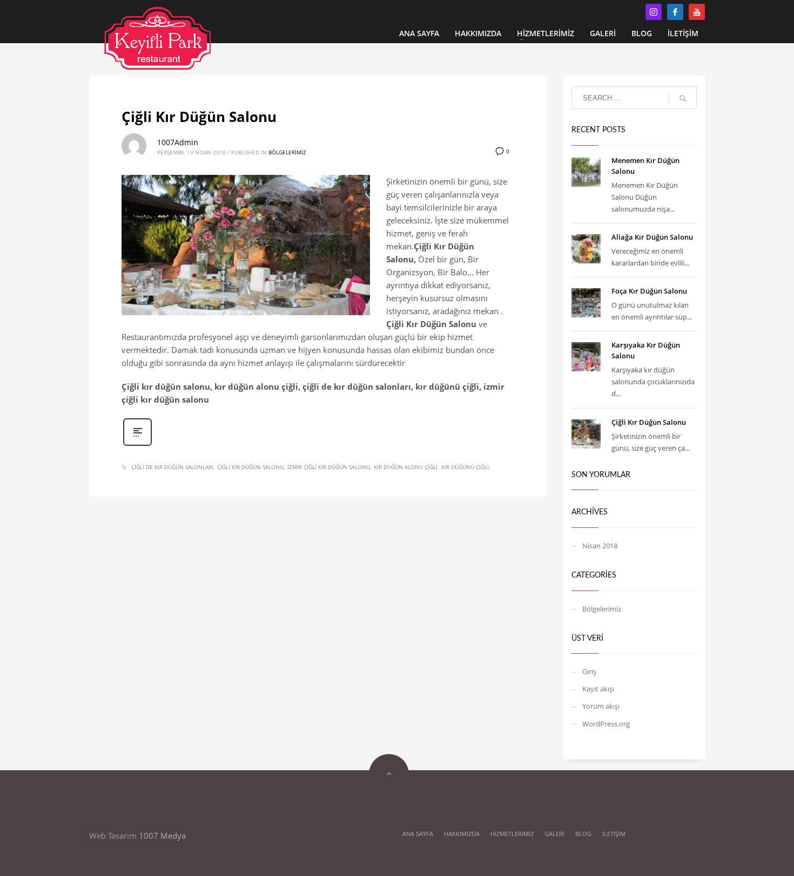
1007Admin (177, 142)
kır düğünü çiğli (465, 467)
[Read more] (137, 444)
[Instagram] (653, 12)
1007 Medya (162, 835)
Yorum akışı (601, 706)
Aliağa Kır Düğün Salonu (652, 237)
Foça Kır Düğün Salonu (649, 291)
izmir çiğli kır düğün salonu (328, 467)
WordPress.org (606, 724)
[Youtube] (697, 12)
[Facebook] (675, 12)
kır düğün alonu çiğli (406, 467)
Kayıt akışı (598, 689)
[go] (683, 98)
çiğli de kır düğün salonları (172, 467)
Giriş (589, 671)
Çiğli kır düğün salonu (250, 467)
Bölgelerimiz (287, 152)
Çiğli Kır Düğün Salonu (199, 116)
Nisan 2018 (599, 546)
